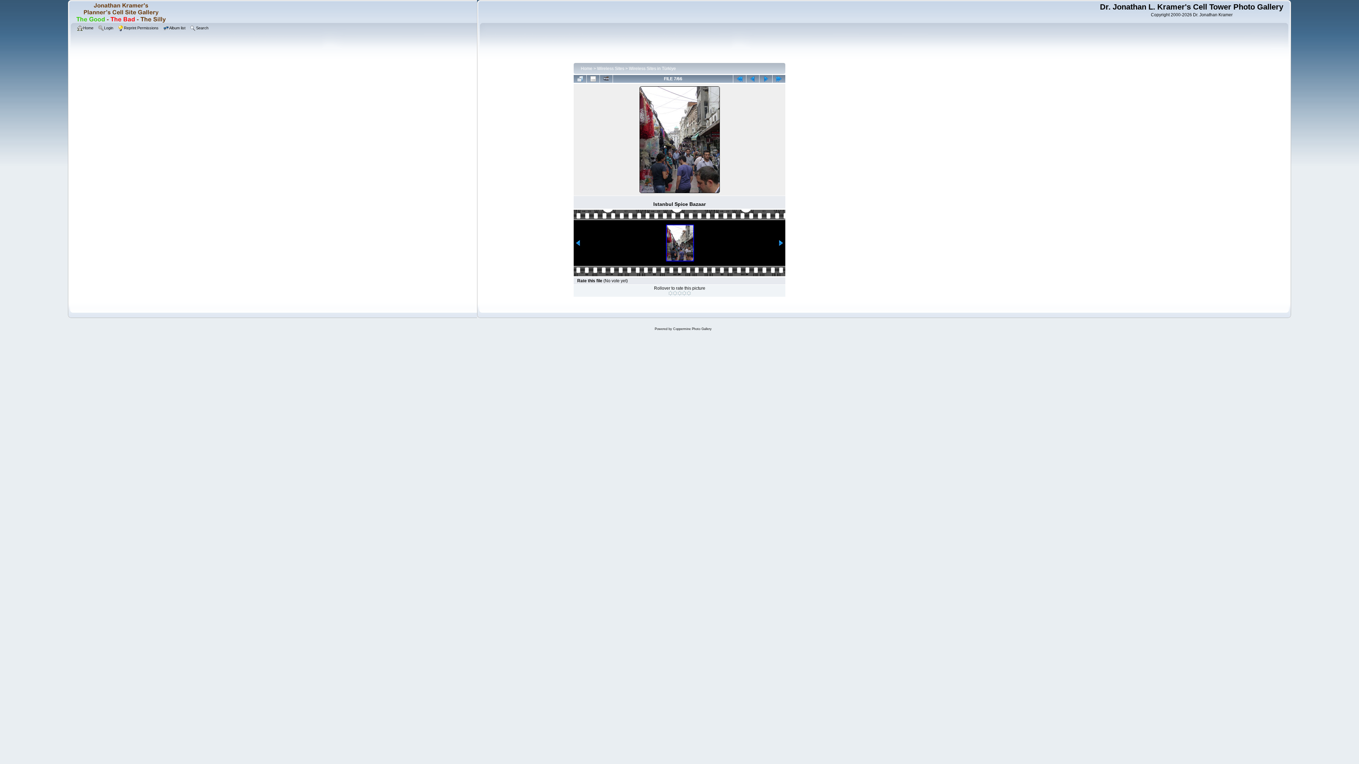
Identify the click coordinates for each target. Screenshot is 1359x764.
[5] (689, 293)
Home (586, 68)
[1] (670, 293)
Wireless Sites (610, 68)
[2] (675, 293)
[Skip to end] (779, 79)
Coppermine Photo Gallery (692, 329)
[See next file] (765, 79)
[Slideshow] (606, 79)
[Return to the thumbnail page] (580, 79)
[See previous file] (752, 79)
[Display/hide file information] (593, 79)
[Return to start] (739, 79)
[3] (679, 293)
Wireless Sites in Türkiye (652, 68)
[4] (684, 293)
